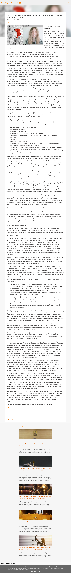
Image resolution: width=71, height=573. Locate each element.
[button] (8, 22)
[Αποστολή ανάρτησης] (8, 408)
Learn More (33, 571)
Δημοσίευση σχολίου (11, 419)
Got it (39, 571)
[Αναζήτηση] (69, 2)
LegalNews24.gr (13, 2)
